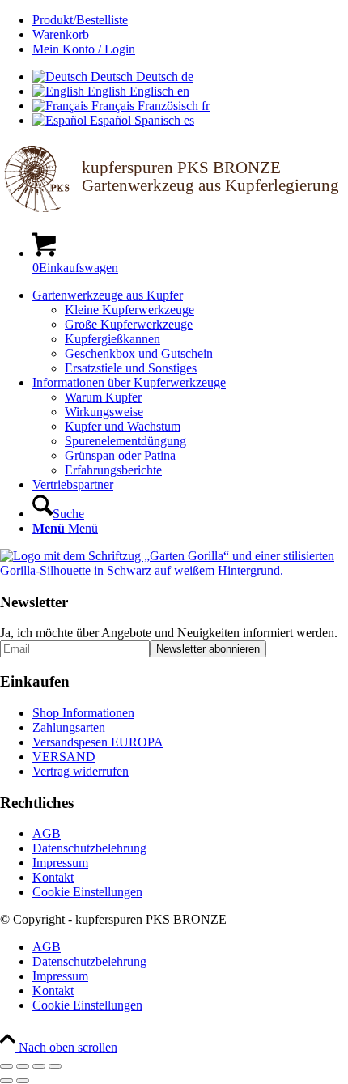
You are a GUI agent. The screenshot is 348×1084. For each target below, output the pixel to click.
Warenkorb (60, 34)
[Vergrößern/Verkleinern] (6, 1066)
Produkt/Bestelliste (80, 20)
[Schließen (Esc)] (55, 1066)
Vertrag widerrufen (80, 771)
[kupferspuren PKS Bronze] (174, 211)
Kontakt (53, 877)
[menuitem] (190, 20)
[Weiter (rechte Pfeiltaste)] (22, 1080)
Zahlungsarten (68, 727)
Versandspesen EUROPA (97, 742)
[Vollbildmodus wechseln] (22, 1066)
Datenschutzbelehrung (89, 848)
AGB (46, 833)
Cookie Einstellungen (87, 892)
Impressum (60, 862)
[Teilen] (38, 1066)
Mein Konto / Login (83, 49)
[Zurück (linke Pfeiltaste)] (6, 1080)
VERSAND (63, 756)
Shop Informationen (83, 713)
